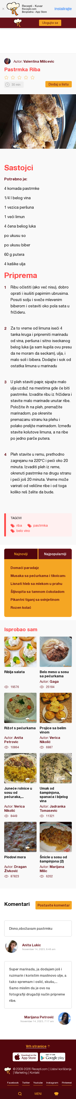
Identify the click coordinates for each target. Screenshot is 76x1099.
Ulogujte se (50, 23)
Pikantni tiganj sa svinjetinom (35, 599)
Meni (38, 1093)
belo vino (23, 531)
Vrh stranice (36, 1046)
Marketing (21, 1072)
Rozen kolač (21, 607)
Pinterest (67, 1082)
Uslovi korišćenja (60, 1069)
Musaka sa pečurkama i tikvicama (38, 576)
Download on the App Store (25, 1056)
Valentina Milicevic (38, 61)
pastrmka (40, 525)
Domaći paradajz (25, 568)
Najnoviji (21, 554)
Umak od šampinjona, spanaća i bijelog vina (56, 785)
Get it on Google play (52, 1056)
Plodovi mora (20, 850)
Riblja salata (20, 663)
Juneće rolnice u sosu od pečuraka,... (20, 785)
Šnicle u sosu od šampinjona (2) (56, 850)
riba (19, 525)
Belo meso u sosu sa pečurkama (56, 663)
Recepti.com (7, 1070)
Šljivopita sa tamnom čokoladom (37, 591)
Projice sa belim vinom (56, 721)
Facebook (13, 1082)
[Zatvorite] (3, 9)
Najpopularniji (55, 554)
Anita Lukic (31, 945)
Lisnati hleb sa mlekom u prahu (36, 584)
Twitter (26, 1082)
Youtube (38, 1082)
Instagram (52, 1082)
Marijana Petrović (39, 1017)
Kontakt (34, 1072)
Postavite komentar (54, 905)
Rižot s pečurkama (20, 721)
